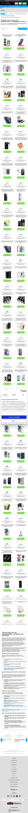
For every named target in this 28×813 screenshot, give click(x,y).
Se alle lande (14, 792)
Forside (14, 758)
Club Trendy (14, 769)
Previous (1, 740)
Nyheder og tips (14, 777)
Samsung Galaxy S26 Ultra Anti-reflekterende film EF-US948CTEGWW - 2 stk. (21, 190)
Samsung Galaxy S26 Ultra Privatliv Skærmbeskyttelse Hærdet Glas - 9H (20, 61)
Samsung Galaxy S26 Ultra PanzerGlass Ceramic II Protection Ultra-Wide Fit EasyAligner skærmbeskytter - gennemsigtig (21, 216)
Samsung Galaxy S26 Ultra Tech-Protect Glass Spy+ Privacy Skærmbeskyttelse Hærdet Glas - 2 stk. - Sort (7, 319)
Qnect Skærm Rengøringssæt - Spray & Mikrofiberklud (20, 525)
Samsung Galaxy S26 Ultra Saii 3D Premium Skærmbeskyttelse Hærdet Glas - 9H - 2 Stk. (20, 370)
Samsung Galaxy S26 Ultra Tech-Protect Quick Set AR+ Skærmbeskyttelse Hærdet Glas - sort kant (7, 602)
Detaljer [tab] (14, 394)
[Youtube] (20, 796)
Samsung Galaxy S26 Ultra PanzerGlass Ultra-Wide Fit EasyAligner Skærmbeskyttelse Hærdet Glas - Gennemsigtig (20, 87)
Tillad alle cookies (14, 417)
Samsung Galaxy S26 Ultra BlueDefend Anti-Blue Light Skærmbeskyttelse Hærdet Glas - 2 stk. (7, 474)
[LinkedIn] (14, 796)
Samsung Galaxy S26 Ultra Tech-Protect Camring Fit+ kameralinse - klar (21, 267)
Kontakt (14, 773)
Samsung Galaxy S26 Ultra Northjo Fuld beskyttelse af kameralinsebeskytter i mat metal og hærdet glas (7, 61)
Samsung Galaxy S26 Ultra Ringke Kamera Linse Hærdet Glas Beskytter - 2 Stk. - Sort (21, 500)
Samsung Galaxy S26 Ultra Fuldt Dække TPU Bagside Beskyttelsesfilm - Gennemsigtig (21, 345)
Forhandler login (14, 782)
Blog (14, 775)
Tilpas (13, 421)
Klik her (21, 0)
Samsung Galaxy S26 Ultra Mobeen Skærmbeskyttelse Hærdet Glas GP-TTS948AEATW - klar (7, 577)
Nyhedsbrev (14, 771)
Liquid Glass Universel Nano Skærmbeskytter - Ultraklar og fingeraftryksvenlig (7, 35)
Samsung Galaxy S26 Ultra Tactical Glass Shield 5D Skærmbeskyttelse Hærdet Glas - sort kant (7, 525)
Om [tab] (23, 394)
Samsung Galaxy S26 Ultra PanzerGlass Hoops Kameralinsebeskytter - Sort (7, 267)
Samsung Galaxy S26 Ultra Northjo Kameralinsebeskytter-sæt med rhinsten (21, 242)
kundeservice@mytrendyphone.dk (10, 751)
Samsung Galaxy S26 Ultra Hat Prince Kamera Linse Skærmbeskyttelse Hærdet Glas (7, 293)
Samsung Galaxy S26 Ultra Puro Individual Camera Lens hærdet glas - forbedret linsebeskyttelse (20, 474)
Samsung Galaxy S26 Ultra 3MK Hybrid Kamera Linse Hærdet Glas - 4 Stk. (21, 448)
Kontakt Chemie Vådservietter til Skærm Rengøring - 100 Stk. (21, 551)
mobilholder (7, 699)
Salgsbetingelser (14, 786)
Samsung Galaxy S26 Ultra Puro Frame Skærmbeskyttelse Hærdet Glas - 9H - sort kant (21, 577)
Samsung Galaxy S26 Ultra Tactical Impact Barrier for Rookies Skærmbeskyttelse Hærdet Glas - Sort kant (7, 448)
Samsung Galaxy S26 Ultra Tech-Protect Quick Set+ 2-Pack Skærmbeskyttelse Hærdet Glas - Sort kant (21, 319)
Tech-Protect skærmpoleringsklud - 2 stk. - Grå (20, 602)
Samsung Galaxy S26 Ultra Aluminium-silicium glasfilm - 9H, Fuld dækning (7, 345)
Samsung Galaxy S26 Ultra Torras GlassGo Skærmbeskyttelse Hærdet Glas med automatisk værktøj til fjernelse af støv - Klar (21, 138)
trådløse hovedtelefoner (13, 701)
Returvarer (14, 762)
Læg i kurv (8, 74)
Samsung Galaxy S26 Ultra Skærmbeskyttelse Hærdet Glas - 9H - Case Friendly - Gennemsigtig (7, 138)
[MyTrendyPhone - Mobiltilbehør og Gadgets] (6, 3)
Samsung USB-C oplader (8, 703)
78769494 (23, 751)
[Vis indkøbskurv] (24, 3)
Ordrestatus (14, 764)
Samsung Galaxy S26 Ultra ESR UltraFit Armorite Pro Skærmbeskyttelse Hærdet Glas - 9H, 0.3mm (21, 112)
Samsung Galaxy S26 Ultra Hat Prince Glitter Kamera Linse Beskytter (20, 293)
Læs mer (16, 24)
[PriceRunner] (10, 803)
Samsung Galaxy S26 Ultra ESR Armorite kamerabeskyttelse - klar (7, 241)
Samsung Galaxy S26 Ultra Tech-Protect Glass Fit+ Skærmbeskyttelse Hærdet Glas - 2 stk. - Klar (7, 164)
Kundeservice (14, 760)
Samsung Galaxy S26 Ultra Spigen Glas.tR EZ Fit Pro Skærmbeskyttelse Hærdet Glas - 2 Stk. (7, 87)
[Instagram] (11, 796)
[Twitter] (17, 796)
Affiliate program (14, 784)
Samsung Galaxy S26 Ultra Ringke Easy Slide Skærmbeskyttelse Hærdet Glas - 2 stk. (7, 216)
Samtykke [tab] (5, 394)
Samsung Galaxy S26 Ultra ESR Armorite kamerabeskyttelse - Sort (7, 112)
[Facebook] (8, 796)
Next (26, 740)
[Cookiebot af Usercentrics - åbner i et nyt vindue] (21, 391)
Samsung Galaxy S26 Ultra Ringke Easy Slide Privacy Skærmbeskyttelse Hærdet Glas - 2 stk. (7, 500)
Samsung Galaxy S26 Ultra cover (10, 667)
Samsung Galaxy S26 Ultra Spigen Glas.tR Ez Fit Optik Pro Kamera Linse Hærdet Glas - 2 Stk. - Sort (21, 164)
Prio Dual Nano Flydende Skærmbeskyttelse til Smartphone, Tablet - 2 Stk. (21, 35)
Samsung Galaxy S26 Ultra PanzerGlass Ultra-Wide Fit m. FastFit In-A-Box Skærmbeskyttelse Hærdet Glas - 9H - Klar (7, 370)
